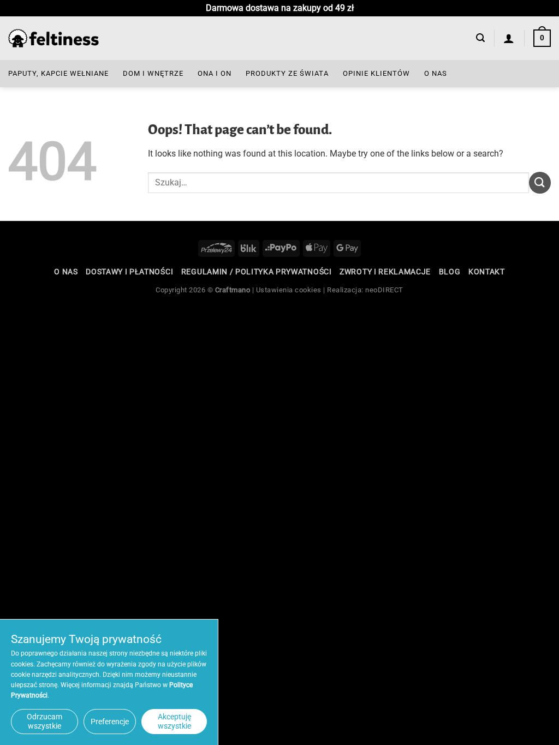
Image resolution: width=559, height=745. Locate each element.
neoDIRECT (384, 290)
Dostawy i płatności (129, 271)
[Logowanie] (509, 38)
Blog (450, 271)
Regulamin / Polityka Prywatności (256, 271)
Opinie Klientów (376, 73)
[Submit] (540, 182)
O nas (435, 73)
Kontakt (486, 271)
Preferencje (110, 721)
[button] (480, 38)
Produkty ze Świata (287, 73)
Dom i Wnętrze (153, 73)
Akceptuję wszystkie (174, 721)
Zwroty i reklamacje (385, 271)
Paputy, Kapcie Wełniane (58, 73)
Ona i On (214, 73)
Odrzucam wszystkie (44, 721)
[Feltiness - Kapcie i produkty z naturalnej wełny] (53, 38)
